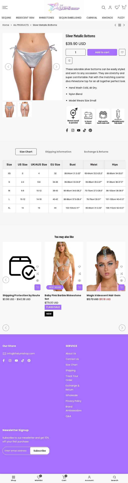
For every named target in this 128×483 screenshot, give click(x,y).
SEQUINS (6, 17)
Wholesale (72, 395)
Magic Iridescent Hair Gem (103, 295)
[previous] (8, 66)
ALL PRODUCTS (21, 25)
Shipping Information (58, 151)
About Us (71, 353)
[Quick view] (37, 281)
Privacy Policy (73, 401)
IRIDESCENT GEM (25, 17)
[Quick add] (37, 287)
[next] (56, 66)
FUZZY (121, 17)
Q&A (68, 416)
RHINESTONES (46, 17)
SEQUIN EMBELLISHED (70, 17)
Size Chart (26, 151)
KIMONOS (107, 17)
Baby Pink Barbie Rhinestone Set (63, 297)
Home (5, 25)
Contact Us (72, 359)
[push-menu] (5, 7)
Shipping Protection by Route (21, 295)
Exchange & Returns (96, 151)
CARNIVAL (91, 17)
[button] (122, 52)
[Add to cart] (121, 287)
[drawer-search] (104, 8)
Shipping (71, 370)
